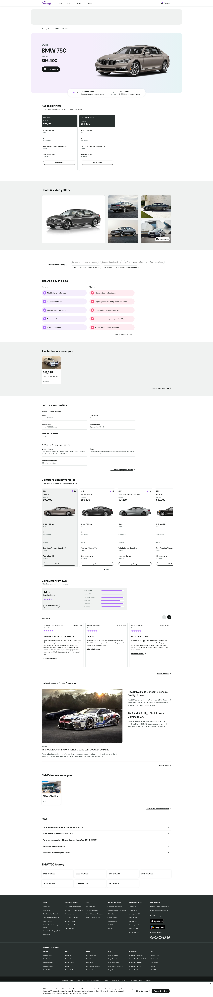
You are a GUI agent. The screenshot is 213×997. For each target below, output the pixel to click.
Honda (67, 952)
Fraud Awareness (136, 980)
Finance (90, 3)
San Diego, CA (133, 932)
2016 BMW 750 (147, 874)
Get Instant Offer (92, 910)
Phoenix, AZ (133, 918)
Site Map (110, 929)
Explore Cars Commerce (158, 907)
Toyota (45, 952)
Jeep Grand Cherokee (115, 959)
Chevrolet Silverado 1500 (137, 959)
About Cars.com (67, 980)
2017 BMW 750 (114, 883)
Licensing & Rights (118, 980)
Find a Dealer (47, 921)
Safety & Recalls (70, 921)
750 (63, 29)
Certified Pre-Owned (50, 914)
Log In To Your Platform (158, 910)
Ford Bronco (90, 959)
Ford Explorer (91, 970)
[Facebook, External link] (156, 937)
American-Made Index (72, 925)
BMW (58, 29)
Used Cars (46, 907)
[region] (106, 989)
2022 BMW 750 (49, 874)
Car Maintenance (113, 925)
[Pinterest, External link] (168, 937)
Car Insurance (112, 921)
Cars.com (124, 989)
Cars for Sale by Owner (51, 918)
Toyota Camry (48, 966)
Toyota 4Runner (48, 970)
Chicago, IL (132, 907)
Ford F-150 (90, 963)
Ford (88, 952)
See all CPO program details (121, 469)
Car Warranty (111, 918)
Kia (152, 952)
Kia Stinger (154, 963)
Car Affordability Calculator (116, 910)
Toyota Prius (47, 959)
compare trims (76, 110)
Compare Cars (70, 914)
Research (78, 3)
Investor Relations (93, 980)
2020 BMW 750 (82, 874)
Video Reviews (69, 929)
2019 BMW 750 (82, 883)
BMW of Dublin (50, 796)
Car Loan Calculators (114, 907)
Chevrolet (132, 952)
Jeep (109, 952)
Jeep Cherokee (113, 970)
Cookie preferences (140, 991)
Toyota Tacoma (48, 963)
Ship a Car (110, 914)
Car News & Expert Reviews (74, 910)
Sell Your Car (90, 907)
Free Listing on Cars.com (94, 914)
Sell (68, 3)
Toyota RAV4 (47, 955)
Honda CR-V (69, 955)
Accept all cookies (160, 991)
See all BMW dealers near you (157, 809)
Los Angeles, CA (134, 914)
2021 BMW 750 (49, 883)
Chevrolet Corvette (136, 955)
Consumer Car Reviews (73, 907)
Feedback (148, 980)
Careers (106, 980)
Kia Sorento (155, 959)
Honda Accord (69, 963)
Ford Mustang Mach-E (94, 966)
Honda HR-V (69, 970)
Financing (46, 935)
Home (44, 29)
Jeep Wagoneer (113, 963)
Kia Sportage (155, 955)
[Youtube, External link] (160, 937)
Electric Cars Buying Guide (52, 931)
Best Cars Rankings (71, 918)
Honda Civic (69, 959)
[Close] (210, 983)
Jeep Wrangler (113, 955)
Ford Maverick (91, 955)
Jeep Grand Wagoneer (115, 966)
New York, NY (133, 929)
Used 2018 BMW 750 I (50, 376)
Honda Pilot (69, 966)
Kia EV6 (153, 970)
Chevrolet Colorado (136, 970)
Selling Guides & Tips (93, 918)
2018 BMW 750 (114, 874)
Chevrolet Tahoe (135, 966)
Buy (60, 3)
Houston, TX (133, 910)
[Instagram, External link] (164, 937)
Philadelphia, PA (134, 925)
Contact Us (79, 980)
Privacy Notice (66, 989)
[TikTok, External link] (152, 937)
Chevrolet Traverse (135, 963)
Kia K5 (153, 966)
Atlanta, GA (132, 921)
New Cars (46, 910)
